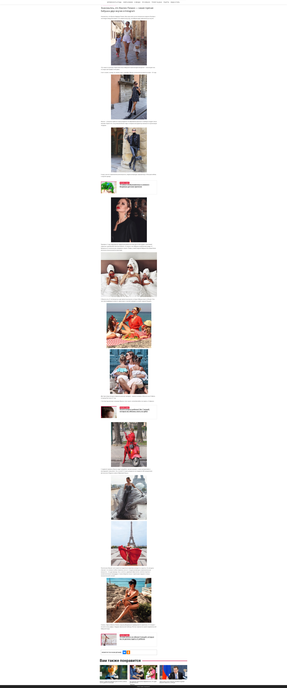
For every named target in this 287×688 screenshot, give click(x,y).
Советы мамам (128, 2)
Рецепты (166, 2)
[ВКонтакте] (124, 652)
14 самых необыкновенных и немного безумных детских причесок (134, 186)
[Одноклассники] (128, 652)
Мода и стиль (175, 2)
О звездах (137, 2)
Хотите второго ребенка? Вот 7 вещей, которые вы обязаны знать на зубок (135, 410)
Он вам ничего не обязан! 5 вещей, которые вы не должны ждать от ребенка (137, 638)
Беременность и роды (114, 2)
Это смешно (146, 2)
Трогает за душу (157, 2)
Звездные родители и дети (109, 5)
